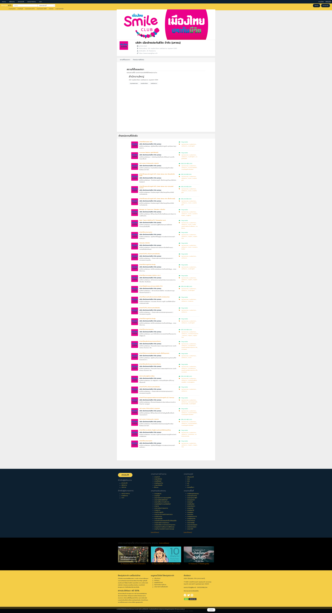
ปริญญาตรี (190, 477)
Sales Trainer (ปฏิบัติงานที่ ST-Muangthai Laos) (152, 220)
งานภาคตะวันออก (192, 525)
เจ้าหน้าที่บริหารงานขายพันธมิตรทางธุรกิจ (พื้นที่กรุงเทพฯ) (154, 353)
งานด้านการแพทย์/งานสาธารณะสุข (164, 529)
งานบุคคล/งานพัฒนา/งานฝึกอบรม (164, 527)
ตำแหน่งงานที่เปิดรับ (138, 60)
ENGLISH (328, 2)
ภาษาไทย (321, 2)
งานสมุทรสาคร (191, 519)
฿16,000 (183, 419)
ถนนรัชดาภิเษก (144, 83)
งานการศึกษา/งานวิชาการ (161, 502)
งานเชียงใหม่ (190, 504)
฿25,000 (189, 163)
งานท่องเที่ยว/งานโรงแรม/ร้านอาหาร (164, 525)
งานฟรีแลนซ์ (157, 481)
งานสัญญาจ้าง (158, 483)
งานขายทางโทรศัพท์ (192, 167)
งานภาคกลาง (191, 521)
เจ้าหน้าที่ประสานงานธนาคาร (146, 329)
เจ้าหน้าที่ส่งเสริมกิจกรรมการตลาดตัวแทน (150, 341)
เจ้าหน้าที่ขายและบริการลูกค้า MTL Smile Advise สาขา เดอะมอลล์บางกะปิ (156, 187)
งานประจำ (157, 477)
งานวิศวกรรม (158, 516)
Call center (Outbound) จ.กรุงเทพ (149, 163)
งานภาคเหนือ (191, 523)
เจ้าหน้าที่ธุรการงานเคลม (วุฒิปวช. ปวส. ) (150, 275)
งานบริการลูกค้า (191, 146)
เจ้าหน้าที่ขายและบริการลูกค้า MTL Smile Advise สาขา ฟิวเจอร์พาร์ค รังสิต (157, 174)
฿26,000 (189, 330)
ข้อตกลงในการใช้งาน (160, 585)
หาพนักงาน (124, 496)
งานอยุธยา (190, 512)
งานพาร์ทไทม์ (158, 479)
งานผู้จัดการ (188, 215)
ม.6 (188, 483)
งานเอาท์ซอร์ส (158, 485)
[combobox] (25, 5)
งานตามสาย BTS (30, 9)
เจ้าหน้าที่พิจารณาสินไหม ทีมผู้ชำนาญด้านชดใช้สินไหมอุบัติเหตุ (155, 430)
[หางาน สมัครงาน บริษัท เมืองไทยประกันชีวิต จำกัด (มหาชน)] (123, 45)
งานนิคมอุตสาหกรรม (193, 494)
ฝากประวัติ (21, 2)
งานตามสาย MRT (42, 9)
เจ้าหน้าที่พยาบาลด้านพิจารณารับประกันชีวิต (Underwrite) (154, 297)
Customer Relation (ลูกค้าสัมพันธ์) (148, 152)
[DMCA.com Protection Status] (190, 599)
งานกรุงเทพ (12, 9)
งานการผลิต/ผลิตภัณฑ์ (160, 500)
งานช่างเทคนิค (59, 9)
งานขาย (51, 9)
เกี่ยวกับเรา (157, 578)
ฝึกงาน (156, 487)
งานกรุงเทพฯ (191, 500)
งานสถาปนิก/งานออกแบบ (161, 523)
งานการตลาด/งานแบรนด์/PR (162, 498)
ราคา (40, 2)
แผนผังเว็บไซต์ (158, 583)
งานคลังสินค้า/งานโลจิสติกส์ (162, 504)
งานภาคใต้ (190, 529)
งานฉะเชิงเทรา (191, 506)
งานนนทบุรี (190, 508)
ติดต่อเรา (156, 581)
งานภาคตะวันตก (191, 527)
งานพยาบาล (190, 301)
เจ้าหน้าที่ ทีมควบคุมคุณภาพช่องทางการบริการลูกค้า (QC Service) (156, 398)
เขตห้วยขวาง (154, 83)
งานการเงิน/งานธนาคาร (193, 333)
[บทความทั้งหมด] (164, 543)
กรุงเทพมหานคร (134, 83)
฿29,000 (189, 286)
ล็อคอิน (316, 5)
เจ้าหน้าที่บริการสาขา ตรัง (145, 142)
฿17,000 (183, 330)
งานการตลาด (184, 349)
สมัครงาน (12, 2)
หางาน (4, 2)
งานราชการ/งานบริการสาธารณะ (163, 514)
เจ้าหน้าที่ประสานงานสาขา (145, 232)
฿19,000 (183, 286)
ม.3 (188, 485)
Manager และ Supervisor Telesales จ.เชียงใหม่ (152, 209)
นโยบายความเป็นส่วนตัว (161, 587)
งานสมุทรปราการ (192, 516)
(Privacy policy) (180, 609)
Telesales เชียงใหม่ (144, 243)
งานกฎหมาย (157, 494)
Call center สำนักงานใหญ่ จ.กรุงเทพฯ (149, 408)
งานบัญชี (20, 9)
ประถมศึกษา (190, 487)
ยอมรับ (211, 610)
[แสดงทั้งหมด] (155, 532)
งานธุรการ (190, 236)
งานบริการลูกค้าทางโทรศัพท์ (187, 169)
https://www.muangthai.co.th (148, 53)
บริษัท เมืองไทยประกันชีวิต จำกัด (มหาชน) (158, 43)
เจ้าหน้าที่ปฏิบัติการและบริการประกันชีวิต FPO (151, 286)
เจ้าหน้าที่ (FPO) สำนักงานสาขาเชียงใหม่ (149, 254)
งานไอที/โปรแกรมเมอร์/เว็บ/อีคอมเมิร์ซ (165, 521)
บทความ (123, 487)
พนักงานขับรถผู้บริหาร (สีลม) (146, 376)
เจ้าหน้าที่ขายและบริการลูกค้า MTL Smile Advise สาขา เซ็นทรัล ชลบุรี (157, 199)
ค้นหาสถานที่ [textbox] (45, 5)
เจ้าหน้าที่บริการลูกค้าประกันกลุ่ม (147, 264)
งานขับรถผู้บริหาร (190, 382)
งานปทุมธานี (190, 510)
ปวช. (188, 481)
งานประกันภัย (191, 434)
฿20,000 (184, 163)
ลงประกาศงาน (31, 2)
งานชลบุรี (190, 502)
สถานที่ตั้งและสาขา (125, 60)
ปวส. (188, 479)
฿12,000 (183, 376)
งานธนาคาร (184, 335)
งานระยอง (190, 514)
